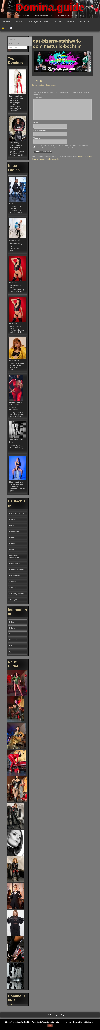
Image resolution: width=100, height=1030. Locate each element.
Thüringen (13, 600)
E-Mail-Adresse (40, 130)
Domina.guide (50, 7)
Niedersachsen (14, 564)
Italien (11, 634)
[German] (4, 28)
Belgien (12, 622)
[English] (12, 28)
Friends (70, 21)
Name (36, 123)
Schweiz (12, 646)
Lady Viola (13, 204)
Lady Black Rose (15, 96)
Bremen (12, 537)
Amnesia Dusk (14, 240)
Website (36, 138)
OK (50, 1026)
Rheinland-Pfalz (15, 576)
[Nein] (96, 1024)
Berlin (11, 525)
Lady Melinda (14, 361)
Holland (12, 628)
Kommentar (38, 98)
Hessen (12, 549)
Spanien (12, 652)
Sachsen (12, 588)
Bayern (12, 519)
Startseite (6, 21)
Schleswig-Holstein (16, 594)
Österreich (13, 640)
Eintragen (33, 21)
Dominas (19, 21)
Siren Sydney (14, 143)
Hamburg (12, 543)
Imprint (64, 1015)
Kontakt (58, 21)
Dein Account (85, 21)
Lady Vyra (13, 283)
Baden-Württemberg (16, 513)
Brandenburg (14, 531)
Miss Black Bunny (16, 482)
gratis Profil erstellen (14, 1005)
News (46, 21)
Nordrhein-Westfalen (16, 570)
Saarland (12, 582)
